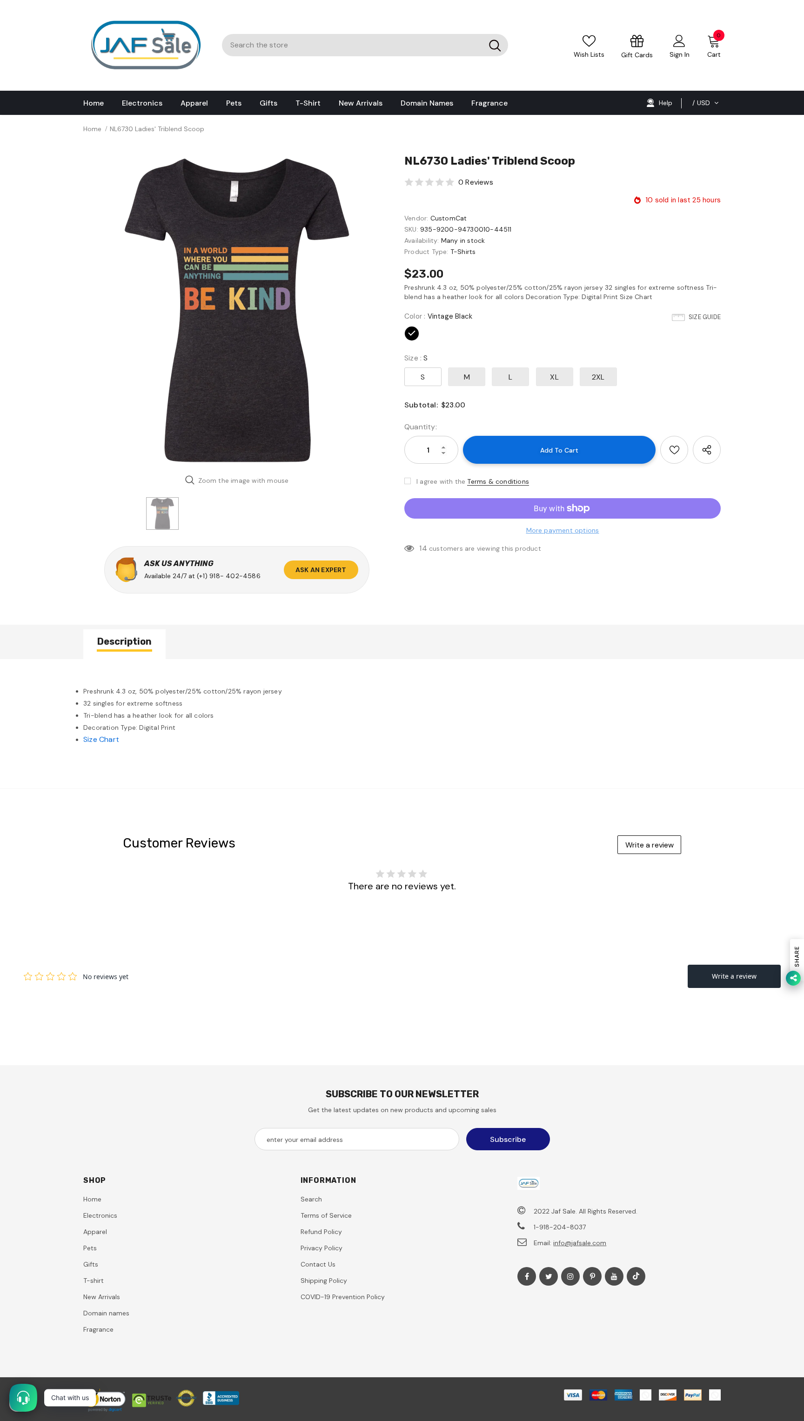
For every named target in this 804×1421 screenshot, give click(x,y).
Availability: (421, 240)
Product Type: (426, 251)
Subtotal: (421, 405)
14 (423, 548)
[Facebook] (526, 1276)
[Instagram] (570, 1276)
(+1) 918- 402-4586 (229, 576)
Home (92, 129)
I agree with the (440, 481)
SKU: (411, 229)
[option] (236, 310)
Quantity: (420, 427)
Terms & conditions (498, 481)
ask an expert (321, 570)
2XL (598, 377)
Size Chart (101, 739)
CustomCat (448, 218)
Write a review (649, 845)
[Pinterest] (592, 1276)
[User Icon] (679, 40)
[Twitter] (548, 1276)
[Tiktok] (636, 1276)
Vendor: (416, 218)
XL (554, 377)
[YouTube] (614, 1276)
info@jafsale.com (579, 1243)
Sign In (680, 54)
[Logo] (145, 45)
